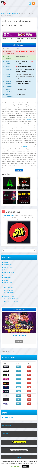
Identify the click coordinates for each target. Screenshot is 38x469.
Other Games (10, 292)
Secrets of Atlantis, (28, 74)
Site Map (19, 457)
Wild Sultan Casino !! (19, 45)
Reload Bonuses (8, 417)
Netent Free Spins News (13, 301)
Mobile (6, 280)
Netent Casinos (8, 267)
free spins (28, 119)
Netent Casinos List (12, 13)
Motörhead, (19, 74)
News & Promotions (9, 296)
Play (29, 366)
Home (3, 13)
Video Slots (9, 285)
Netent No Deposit (9, 272)
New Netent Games (19, 310)
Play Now (19, 170)
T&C (3, 433)
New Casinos (7, 264)
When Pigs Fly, (20, 76)
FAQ (7, 433)
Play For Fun (19, 341)
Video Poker (9, 290)
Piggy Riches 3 (19, 335)
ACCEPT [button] (25, 466)
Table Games (10, 287)
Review (18, 366)
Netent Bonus (8, 275)
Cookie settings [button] (15, 466)
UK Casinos (7, 277)
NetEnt (25, 147)
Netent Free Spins (9, 270)
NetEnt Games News (12, 298)
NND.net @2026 (6, 425)
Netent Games (8, 282)
